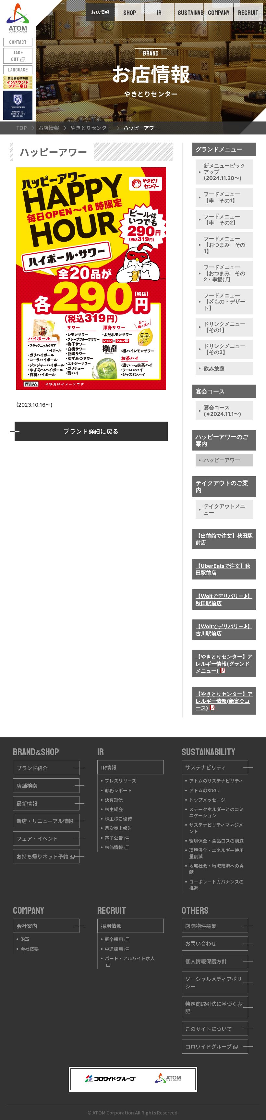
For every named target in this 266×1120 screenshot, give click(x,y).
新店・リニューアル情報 (45, 821)
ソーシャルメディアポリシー (213, 982)
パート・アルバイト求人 (130, 958)
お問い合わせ (200, 943)
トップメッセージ (207, 799)
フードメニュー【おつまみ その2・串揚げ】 (224, 273)
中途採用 (114, 949)
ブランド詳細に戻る (91, 431)
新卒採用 (114, 939)
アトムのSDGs (204, 790)
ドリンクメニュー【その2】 (224, 349)
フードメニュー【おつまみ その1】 (224, 244)
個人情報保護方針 (206, 961)
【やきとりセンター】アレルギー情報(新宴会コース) (224, 701)
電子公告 (114, 837)
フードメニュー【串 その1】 (222, 197)
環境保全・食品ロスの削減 (216, 840)
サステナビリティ (205, 767)
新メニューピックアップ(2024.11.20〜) (224, 171)
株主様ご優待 (118, 818)
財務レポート (118, 790)
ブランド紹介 (32, 768)
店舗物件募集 (200, 926)
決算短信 (114, 799)
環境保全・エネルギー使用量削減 (216, 853)
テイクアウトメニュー (224, 509)
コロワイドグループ (208, 1046)
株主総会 (114, 809)
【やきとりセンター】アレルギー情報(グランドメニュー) (224, 663)
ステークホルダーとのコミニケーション (216, 812)
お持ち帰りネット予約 (42, 856)
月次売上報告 (118, 828)
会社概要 (29, 949)
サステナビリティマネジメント (216, 827)
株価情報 (114, 847)
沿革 (25, 939)
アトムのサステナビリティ (216, 780)
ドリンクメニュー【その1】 (224, 327)
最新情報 (27, 803)
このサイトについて (208, 1029)
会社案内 (27, 926)
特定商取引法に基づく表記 (213, 1007)
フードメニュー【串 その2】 (222, 219)
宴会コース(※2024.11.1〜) (222, 410)
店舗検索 (27, 785)
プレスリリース (120, 780)
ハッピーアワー (222, 460)
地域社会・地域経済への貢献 (216, 868)
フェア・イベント (37, 838)
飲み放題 (214, 368)
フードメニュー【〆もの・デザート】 (224, 301)
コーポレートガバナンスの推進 (216, 884)
